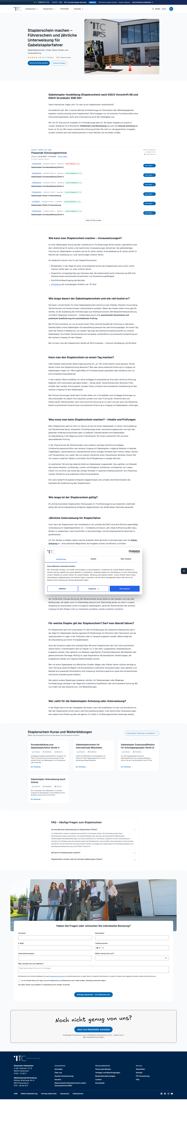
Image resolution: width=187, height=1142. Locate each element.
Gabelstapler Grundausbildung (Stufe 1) (47, 167)
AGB (15, 1093)
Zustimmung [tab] (61, 559)
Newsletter (140, 1069)
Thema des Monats (103, 1069)
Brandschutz (48, 9)
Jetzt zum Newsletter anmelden (93, 1029)
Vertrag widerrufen (49, 1093)
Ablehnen (62, 589)
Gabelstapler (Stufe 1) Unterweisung (46, 195)
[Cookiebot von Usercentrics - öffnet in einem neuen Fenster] (130, 551)
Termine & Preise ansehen (38, 63)
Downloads (99, 1083)
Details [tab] (93, 559)
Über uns (58, 1072)
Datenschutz (78, 1093)
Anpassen (92, 589)
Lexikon (98, 1079)
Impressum (64, 1093)
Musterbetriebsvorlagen (105, 1076)
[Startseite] (18, 9)
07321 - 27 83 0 (20, 1073)
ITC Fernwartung (143, 1076)
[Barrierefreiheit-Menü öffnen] (184, 571)
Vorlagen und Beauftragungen (107, 1072)
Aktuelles (77, 9)
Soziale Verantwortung (64, 1076)
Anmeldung (56, 284)
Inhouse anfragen (59, 63)
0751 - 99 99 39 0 (21, 1085)
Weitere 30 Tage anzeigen (93, 220)
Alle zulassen (124, 589)
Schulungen (64, 9)
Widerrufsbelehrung (29, 1093)
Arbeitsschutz (30, 9)
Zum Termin (148, 165)
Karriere (58, 1079)
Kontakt (139, 1072)
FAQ (137, 1079)
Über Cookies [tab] (126, 559)
